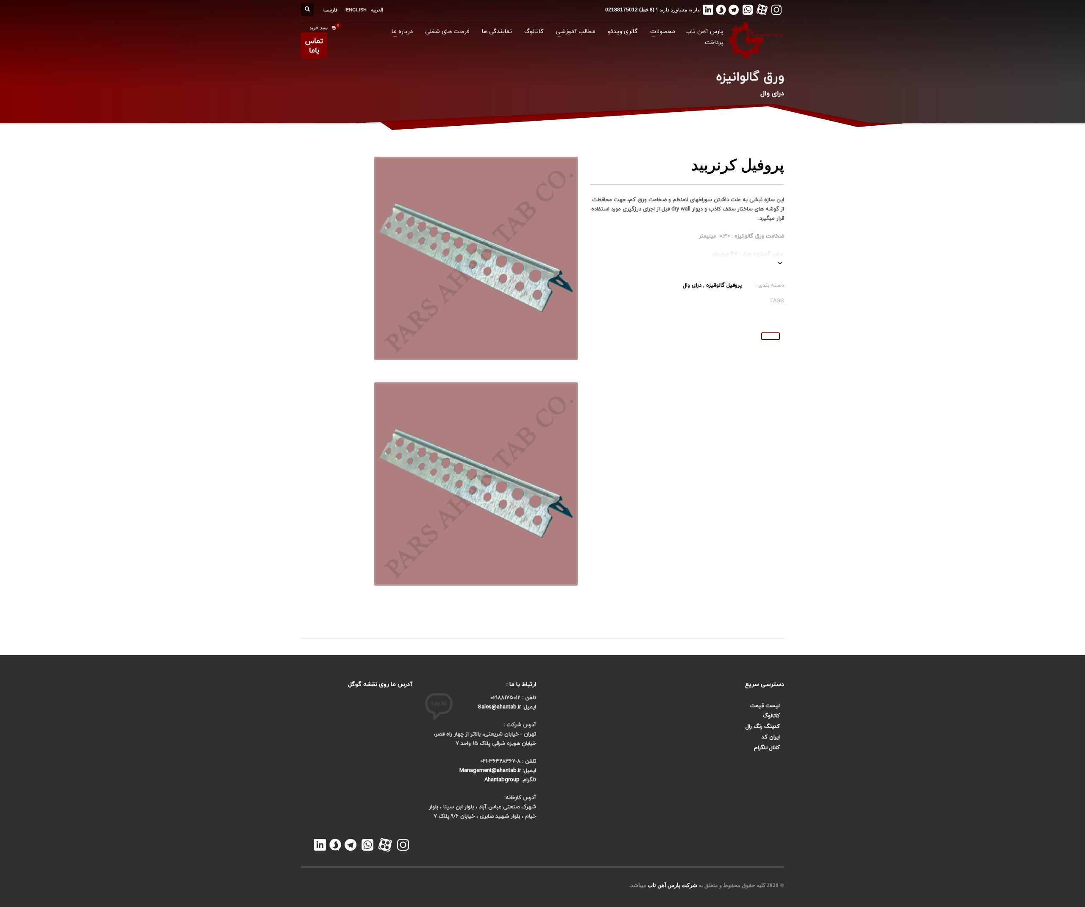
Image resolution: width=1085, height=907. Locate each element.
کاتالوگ (771, 716)
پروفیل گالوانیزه (724, 285)
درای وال (692, 285)
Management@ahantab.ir (490, 770)
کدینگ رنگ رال (763, 726)
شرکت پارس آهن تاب (672, 885)
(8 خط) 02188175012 (629, 10)
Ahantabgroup (502, 780)
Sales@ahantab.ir (499, 707)
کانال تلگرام (767, 748)
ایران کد (771, 737)
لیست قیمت (765, 706)
